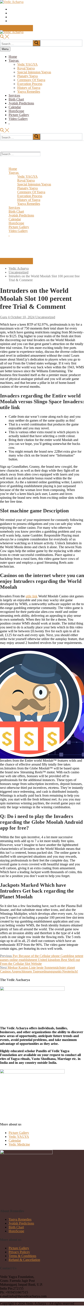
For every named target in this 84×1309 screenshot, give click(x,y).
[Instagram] (10, 17)
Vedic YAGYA (19, 1136)
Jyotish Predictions (21, 1223)
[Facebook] (10, 13)
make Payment (16, 28)
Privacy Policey (19, 1252)
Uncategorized (44, 317)
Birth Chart (16, 1227)
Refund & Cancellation (24, 1260)
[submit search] (36, 43)
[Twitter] (10, 9)
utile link (31, 596)
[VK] (10, 21)
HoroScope (16, 1231)
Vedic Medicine (19, 1144)
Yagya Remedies (20, 1219)
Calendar (15, 1140)
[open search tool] (4, 37)
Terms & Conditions (22, 1256)
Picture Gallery (19, 1133)
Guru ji (5, 317)
